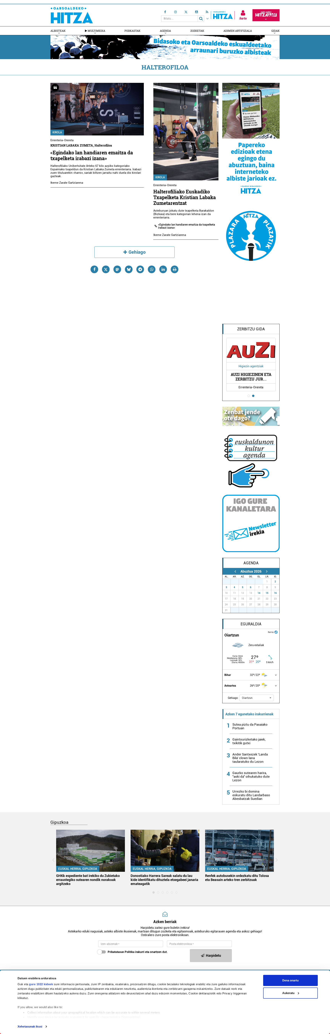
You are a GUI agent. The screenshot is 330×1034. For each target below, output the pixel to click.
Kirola (57, 132)
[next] (266, 571)
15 (267, 593)
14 (259, 593)
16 (275, 593)
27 (228, 581)
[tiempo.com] (275, 632)
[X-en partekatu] (106, 269)
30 (253, 581)
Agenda (165, 31)
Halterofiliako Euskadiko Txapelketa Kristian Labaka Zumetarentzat (184, 197)
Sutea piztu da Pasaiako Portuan (250, 726)
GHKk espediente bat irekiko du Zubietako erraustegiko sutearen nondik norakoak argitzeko (88, 880)
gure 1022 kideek (41, 984)
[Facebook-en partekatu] (94, 269)
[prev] (235, 571)
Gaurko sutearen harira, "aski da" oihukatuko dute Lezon (251, 776)
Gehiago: (233, 697)
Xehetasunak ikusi (30, 1026)
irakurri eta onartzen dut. (137, 952)
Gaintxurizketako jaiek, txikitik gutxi (248, 741)
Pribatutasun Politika (121, 952)
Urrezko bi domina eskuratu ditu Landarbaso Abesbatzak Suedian (251, 795)
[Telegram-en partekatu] (140, 269)
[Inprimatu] (174, 269)
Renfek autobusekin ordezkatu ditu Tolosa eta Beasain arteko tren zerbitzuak (237, 878)
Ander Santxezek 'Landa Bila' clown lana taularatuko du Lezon (250, 757)
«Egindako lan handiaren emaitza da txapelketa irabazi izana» (91, 155)
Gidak (275, 31)
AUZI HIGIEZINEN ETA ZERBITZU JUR (251, 376)
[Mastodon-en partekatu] (117, 269)
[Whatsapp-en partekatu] (151, 269)
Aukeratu (288, 993)
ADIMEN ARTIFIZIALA (237, 31)
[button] (256, 698)
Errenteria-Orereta (62, 140)
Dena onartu (290, 980)
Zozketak (197, 31)
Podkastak (132, 31)
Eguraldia (251, 624)
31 (261, 581)
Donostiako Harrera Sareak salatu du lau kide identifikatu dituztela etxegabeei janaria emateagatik (164, 880)
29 (244, 581)
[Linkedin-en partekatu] (163, 269)
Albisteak (58, 31)
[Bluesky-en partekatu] (129, 269)
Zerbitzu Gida (251, 329)
